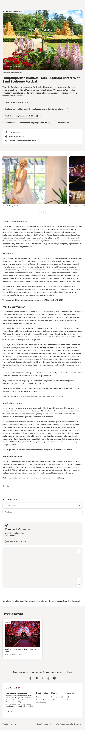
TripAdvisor (61, 123)
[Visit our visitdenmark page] (42, 678)
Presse (38, 697)
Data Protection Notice (45, 724)
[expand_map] (78, 551)
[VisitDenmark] (13, 688)
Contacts (70, 700)
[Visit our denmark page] (30, 678)
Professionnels (41, 703)
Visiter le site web (15, 136)
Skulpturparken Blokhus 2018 (17, 102)
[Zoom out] (78, 584)
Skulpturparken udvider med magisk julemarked (26, 123)
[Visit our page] (36, 678)
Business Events (42, 700)
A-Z (68, 697)
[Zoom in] (78, 578)
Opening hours (14, 132)
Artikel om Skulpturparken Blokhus (20, 116)
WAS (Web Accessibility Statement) (69, 724)
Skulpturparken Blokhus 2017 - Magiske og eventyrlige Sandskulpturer (35, 109)
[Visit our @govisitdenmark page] (48, 678)
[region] (42, 567)
